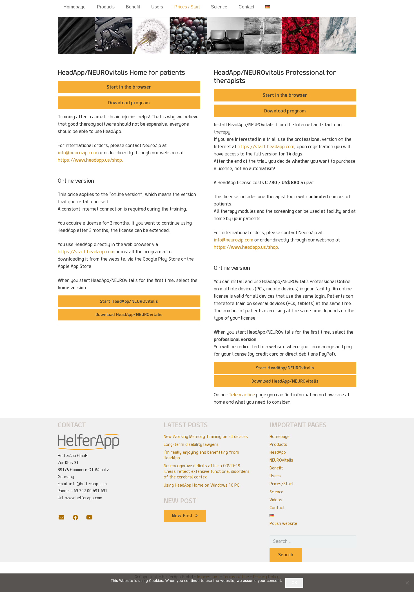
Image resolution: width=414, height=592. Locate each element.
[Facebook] (79, 517)
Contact (277, 507)
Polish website (283, 523)
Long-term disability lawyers (191, 444)
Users (275, 475)
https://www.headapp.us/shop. (90, 160)
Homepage (280, 436)
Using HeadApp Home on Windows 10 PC (201, 485)
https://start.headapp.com (86, 251)
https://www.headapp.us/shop (246, 247)
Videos (276, 499)
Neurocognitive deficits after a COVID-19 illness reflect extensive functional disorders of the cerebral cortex (207, 471)
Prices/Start (282, 483)
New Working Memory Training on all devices (206, 436)
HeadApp (278, 452)
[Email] (65, 517)
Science (276, 491)
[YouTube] (93, 517)
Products (278, 444)
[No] (407, 583)
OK (294, 582)
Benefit (276, 468)
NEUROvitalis (281, 460)
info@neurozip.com (77, 152)
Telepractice (242, 394)
